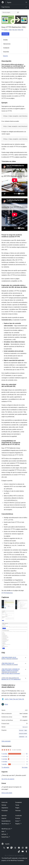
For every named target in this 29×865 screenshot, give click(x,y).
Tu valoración (5, 767)
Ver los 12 (25, 727)
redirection (21, 736)
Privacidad (5, 810)
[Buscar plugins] (17, 12)
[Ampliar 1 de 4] (12, 602)
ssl (26, 736)
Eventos (17, 818)
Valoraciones (6, 44)
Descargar (5, 34)
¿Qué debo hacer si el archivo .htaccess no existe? (10, 663)
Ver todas (24, 767)
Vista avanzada (6, 741)
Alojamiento (5, 808)
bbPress (5, 834)
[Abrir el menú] (26, 2)
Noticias (4, 805)
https (26, 730)
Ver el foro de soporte (8, 779)
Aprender (4, 815)
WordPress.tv (6, 823)
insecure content (23, 733)
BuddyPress (6, 837)
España (7, 844)
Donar (17, 821)
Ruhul (6, 704)
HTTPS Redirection (7, 593)
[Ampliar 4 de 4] (25, 624)
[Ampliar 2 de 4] (25, 602)
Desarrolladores (6, 821)
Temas (17, 805)
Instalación (6, 48)
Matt (4, 831)
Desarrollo (6, 51)
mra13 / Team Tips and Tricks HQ (13, 29)
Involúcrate (18, 815)
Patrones (17, 810)
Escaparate (18, 802)
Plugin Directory (6, 7)
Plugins (17, 808)
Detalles (5, 40)
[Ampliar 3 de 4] (12, 612)
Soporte (5, 56)
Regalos (18, 823)
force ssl (21, 730)
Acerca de (4, 802)
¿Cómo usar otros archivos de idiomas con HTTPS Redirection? (11, 678)
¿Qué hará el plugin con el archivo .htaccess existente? (10, 658)
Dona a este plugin (7, 793)
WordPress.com (7, 829)
